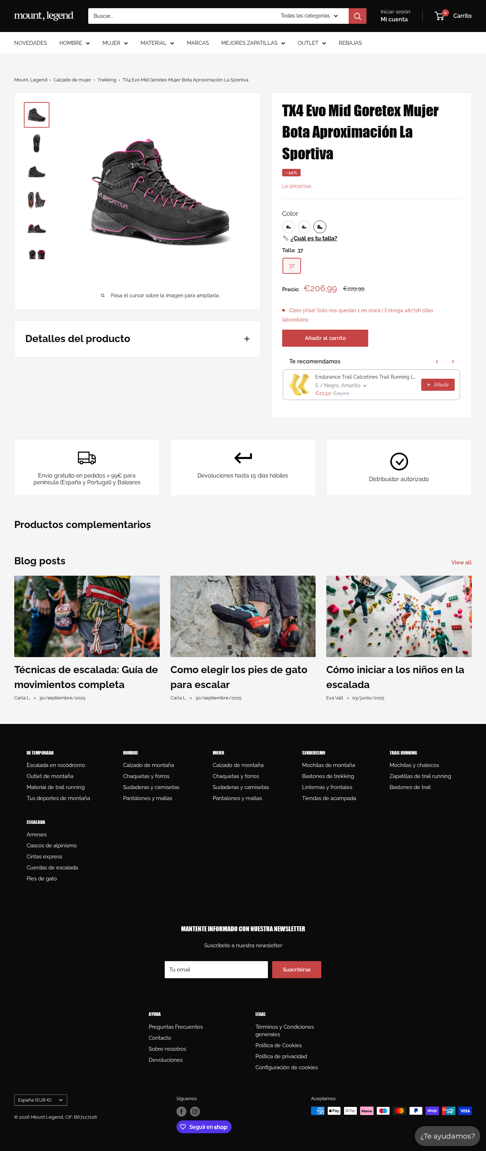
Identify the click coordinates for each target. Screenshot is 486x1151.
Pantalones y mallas (147, 798)
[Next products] (453, 362)
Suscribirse (297, 969)
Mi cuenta (394, 19)
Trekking (106, 79)
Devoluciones (166, 1060)
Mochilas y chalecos (414, 765)
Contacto (160, 1038)
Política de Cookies (278, 1045)
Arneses (37, 834)
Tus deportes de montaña (58, 798)
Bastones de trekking (328, 776)
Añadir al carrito (325, 338)
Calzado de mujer (72, 79)
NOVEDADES (30, 43)
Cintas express (44, 856)
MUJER (111, 43)
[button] (309, 238)
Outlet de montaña (50, 776)
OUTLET (308, 43)
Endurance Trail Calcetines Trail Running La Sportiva (366, 377)
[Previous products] (437, 362)
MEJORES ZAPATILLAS (249, 43)
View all (462, 562)
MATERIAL (154, 43)
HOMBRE (70, 43)
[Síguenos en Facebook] (181, 1112)
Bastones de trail (410, 787)
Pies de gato (42, 878)
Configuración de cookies (286, 1067)
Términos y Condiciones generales (284, 1031)
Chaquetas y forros (146, 776)
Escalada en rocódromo (56, 765)
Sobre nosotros (167, 1049)
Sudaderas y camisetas (151, 787)
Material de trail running (56, 787)
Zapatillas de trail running (420, 776)
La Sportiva (296, 186)
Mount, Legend (30, 79)
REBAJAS (350, 43)
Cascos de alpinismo (52, 845)
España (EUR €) (34, 1100)
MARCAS (198, 43)
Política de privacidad (281, 1056)
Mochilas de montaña (328, 765)
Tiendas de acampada (329, 798)
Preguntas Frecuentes (176, 1027)
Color (290, 213)
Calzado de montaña (148, 765)
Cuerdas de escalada (52, 867)
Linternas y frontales (327, 787)
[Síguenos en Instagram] (195, 1112)
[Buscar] (357, 16)
